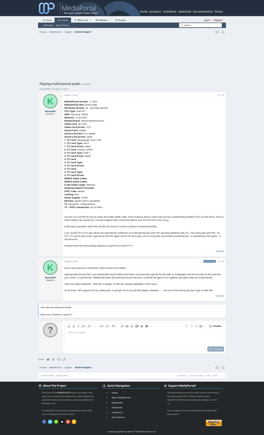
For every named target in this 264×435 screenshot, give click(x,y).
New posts (48, 25)
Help (208, 375)
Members (103, 20)
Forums (64, 20)
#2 (223, 261)
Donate (122, 20)
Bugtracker (117, 402)
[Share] (219, 95)
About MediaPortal (121, 397)
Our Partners (118, 417)
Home (48, 20)
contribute (169, 11)
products (155, 11)
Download (117, 407)
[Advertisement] (131, 58)
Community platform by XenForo (132, 431)
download (184, 11)
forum (219, 11)
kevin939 (46, 89)
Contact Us (117, 412)
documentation (203, 11)
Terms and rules (196, 375)
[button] (90, 20)
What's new (82, 20)
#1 (223, 95)
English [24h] (62, 375)
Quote (221, 251)
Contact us (182, 375)
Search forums (62, 25)
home (144, 11)
